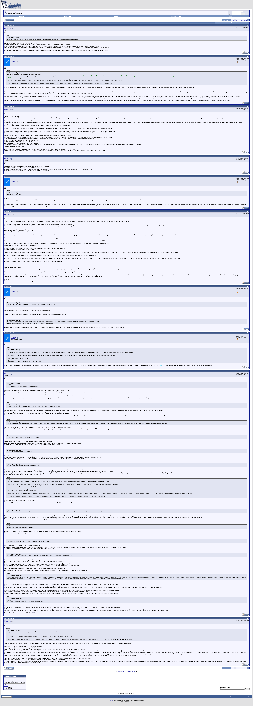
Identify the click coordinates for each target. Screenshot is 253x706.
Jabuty (13, 61)
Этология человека (23, 12)
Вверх (249, 696)
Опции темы (219, 23)
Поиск (230, 16)
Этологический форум (11, 12)
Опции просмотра (242, 23)
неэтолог (8, 214)
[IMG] (5, 687)
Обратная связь (225, 696)
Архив (245, 696)
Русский (111, 700)
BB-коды (6, 684)
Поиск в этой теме (230, 23)
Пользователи (67, 16)
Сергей (7, 28)
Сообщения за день (176, 16)
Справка (21, 16)
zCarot (130, 701)
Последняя (244, 20)
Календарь (117, 16)
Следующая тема (131, 671)
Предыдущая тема (121, 671)
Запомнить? (246, 12)
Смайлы (6, 686)
